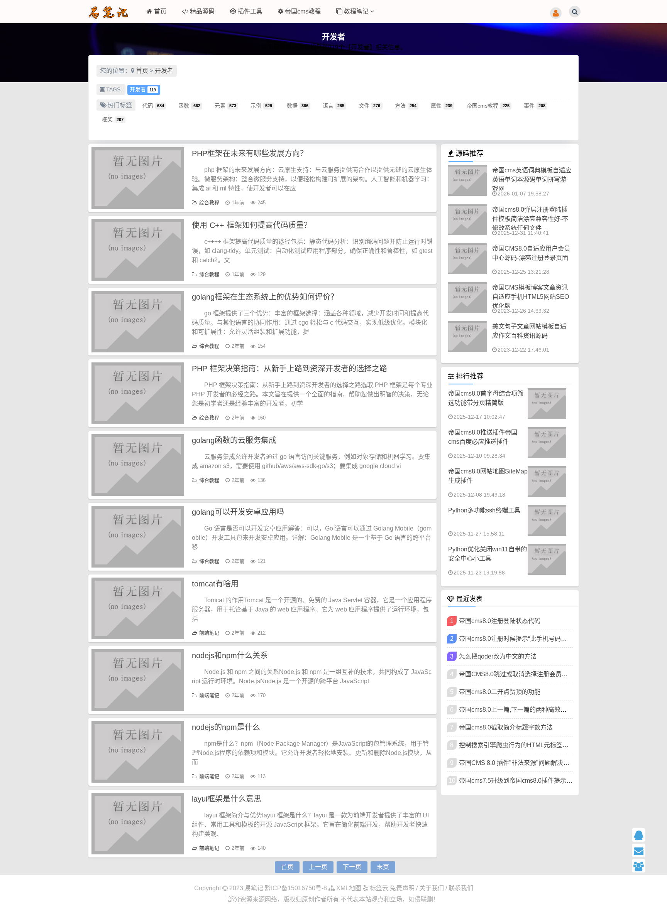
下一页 (352, 867)
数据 (297, 105)
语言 (333, 105)
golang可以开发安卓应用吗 (238, 512)
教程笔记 (357, 11)
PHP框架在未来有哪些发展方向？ (250, 153)
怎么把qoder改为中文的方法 (498, 656)
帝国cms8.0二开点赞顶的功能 (499, 692)
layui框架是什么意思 (226, 799)
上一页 (318, 867)
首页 (160, 11)
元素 (225, 105)
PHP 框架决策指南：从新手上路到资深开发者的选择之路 (289, 368)
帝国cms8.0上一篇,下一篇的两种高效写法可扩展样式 (531, 709)
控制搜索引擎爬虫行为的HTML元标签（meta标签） (530, 745)
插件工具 (250, 11)
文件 (369, 105)
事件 (534, 105)
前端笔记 (209, 633)
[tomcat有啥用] (137, 608)
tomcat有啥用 (215, 583)
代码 (153, 105)
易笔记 (254, 888)
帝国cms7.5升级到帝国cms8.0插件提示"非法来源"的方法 (536, 780)
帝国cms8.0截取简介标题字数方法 (506, 727)
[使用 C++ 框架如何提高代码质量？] (137, 250)
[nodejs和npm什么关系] (137, 680)
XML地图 (348, 888)
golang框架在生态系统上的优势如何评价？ (265, 297)
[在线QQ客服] (646, 835)
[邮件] (646, 850)
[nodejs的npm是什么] (137, 752)
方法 (405, 105)
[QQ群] (646, 866)
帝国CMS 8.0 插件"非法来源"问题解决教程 (517, 763)
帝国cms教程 (303, 11)
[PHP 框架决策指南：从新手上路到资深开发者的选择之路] (137, 393)
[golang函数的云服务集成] (137, 465)
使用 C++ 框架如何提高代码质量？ (251, 225)
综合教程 (209, 203)
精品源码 (202, 11)
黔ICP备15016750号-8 (296, 888)
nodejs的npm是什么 (226, 727)
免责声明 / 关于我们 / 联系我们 (431, 888)
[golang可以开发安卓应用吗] (137, 537)
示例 (261, 105)
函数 (189, 105)
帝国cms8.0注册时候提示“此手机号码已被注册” (523, 638)
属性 (441, 105)
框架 (113, 119)
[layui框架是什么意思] (137, 823)
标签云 (378, 888)
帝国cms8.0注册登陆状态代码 (499, 621)
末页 (383, 867)
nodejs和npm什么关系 (230, 655)
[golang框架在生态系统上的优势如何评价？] (137, 321)
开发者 (164, 70)
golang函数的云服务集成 (234, 440)
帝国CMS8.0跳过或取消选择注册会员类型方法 (522, 674)
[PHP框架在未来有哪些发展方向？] (137, 178)
